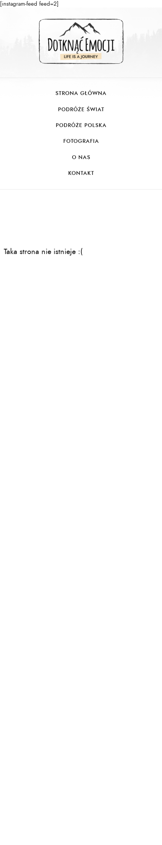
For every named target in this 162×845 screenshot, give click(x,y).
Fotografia (81, 141)
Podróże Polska (81, 125)
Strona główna (81, 93)
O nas (81, 157)
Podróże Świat (81, 109)
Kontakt (81, 173)
